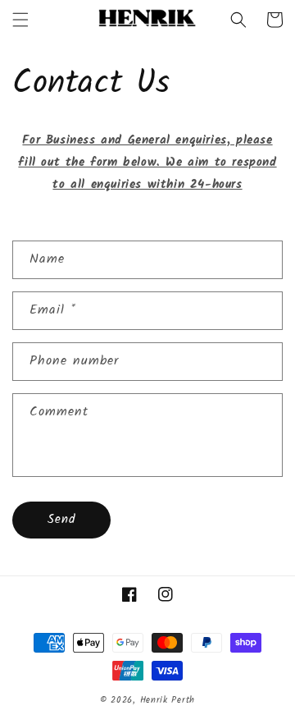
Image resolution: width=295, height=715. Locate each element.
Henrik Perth (167, 700)
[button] (20, 20)
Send (61, 519)
